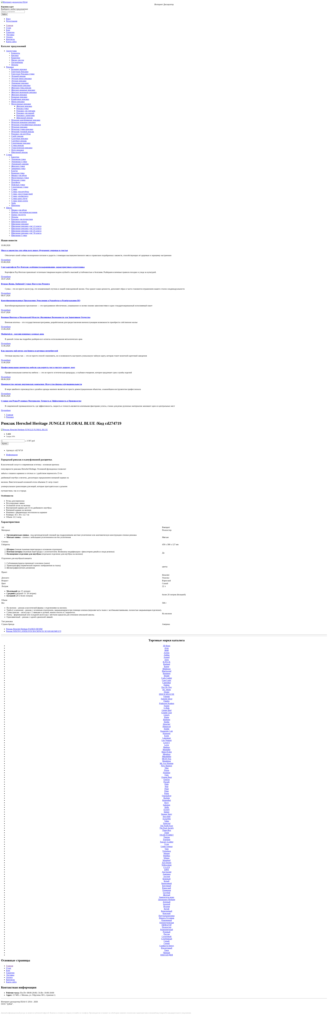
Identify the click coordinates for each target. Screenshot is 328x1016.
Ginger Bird (166, 710)
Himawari (167, 726)
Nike (167, 768)
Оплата (9, 37)
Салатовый (166, 936)
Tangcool (166, 823)
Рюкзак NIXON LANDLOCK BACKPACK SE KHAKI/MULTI (33, 631)
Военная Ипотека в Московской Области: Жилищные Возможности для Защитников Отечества (45, 317)
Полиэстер (166, 927)
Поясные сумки (18, 185)
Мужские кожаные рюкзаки (23, 122)
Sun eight (166, 816)
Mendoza (166, 754)
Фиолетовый (166, 948)
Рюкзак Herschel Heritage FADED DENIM (24, 629)
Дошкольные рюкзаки (20, 85)
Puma (166, 793)
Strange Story (166, 814)
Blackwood (166, 671)
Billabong (167, 669)
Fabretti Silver (166, 699)
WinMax (166, 856)
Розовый (166, 932)
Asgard (167, 657)
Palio (167, 784)
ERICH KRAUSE (166, 694)
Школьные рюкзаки (20, 224)
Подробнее (6, 260)
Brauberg (166, 673)
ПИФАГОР (167, 925)
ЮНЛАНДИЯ (166, 955)
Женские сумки (18, 166)
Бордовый (166, 886)
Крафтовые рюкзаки (20, 99)
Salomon (166, 805)
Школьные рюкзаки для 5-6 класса (26, 231)
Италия (166, 906)
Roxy (166, 803)
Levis (166, 745)
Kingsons (166, 733)
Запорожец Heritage (166, 899)
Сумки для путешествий (22, 194)
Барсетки (15, 157)
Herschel (166, 724)
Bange (166, 666)
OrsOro (166, 779)
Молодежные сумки (20, 178)
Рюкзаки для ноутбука (21, 134)
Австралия (166, 872)
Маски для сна (17, 60)
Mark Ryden (167, 752)
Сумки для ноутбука (20, 191)
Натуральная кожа (167, 916)
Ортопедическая (166, 923)
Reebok (166, 798)
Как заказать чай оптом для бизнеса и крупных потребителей (29, 351)
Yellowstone (167, 865)
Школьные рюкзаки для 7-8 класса (26, 233)
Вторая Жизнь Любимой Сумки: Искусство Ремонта (25, 284)
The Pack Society (167, 828)
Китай (166, 909)
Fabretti (166, 696)
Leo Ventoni (167, 740)
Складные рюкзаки (19, 138)
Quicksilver (166, 796)
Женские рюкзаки (19, 95)
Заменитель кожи (166, 897)
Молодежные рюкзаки (21, 104)
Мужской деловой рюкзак (22, 131)
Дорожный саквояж (20, 164)
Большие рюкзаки (19, 69)
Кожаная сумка (17, 173)
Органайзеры (17, 62)
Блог (8, 30)
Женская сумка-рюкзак (21, 88)
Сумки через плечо (19, 201)
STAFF (166, 809)
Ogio (167, 775)
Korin (166, 736)
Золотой (166, 904)
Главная (9, 25)
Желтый (166, 895)
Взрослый (166, 888)
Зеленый (166, 902)
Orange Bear (166, 777)
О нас (8, 28)
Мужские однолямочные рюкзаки (26, 125)
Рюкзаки (10, 67)
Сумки (9, 155)
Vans (167, 849)
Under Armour (167, 846)
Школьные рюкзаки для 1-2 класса (26, 226)
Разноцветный (166, 929)
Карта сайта (11, 42)
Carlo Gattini (166, 678)
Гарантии (10, 32)
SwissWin (167, 819)
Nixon (166, 770)
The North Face (166, 826)
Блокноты (15, 53)
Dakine (167, 685)
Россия (167, 934)
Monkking (166, 761)
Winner (167, 858)
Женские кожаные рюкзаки (23, 90)
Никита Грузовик (166, 918)
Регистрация (11, 21)
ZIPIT (166, 869)
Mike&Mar (166, 756)
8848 (167, 650)
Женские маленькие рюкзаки (24, 92)
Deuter (166, 692)
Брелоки (15, 55)
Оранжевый (166, 920)
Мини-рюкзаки (18, 101)
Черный (166, 953)
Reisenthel (166, 800)
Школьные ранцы (19, 221)
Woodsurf (167, 860)
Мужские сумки (18, 180)
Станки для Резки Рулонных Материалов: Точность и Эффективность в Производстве (41, 401)
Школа (9, 208)
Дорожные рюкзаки (20, 83)
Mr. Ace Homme (166, 763)
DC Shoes (166, 689)
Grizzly (167, 715)
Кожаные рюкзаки (19, 97)
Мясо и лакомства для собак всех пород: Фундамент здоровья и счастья (34, 250)
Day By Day (166, 687)
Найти (4, 14)
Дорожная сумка (18, 159)
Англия (166, 876)
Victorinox (166, 851)
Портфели (15, 182)
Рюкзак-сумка (22, 108)
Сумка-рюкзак (17, 145)
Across (166, 653)
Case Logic (166, 680)
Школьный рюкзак (24, 118)
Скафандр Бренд (166, 946)
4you (167, 648)
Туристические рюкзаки (21, 148)
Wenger (166, 853)
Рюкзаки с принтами (25, 115)
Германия (166, 890)
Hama (166, 717)
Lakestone (166, 738)
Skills (166, 807)
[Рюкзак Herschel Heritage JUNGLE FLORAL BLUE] (24, 430)
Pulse (166, 791)
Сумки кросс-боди (19, 198)
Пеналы (14, 65)
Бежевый (167, 879)
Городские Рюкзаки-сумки (22, 74)
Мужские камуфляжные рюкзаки (25, 120)
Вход (8, 19)
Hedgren (166, 719)
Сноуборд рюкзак (19, 141)
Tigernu (166, 837)
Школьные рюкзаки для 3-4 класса (26, 228)
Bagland (166, 664)
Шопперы (15, 205)
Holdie (166, 729)
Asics (166, 659)
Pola (166, 786)
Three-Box (166, 830)
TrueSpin (166, 839)
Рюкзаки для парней (25, 113)
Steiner (166, 812)
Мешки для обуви (19, 175)
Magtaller (166, 749)
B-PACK (166, 662)
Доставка (10, 35)
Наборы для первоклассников (24, 212)
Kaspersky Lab (166, 731)
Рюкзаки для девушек (25, 111)
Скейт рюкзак (17, 136)
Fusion (166, 706)
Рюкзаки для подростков (22, 219)
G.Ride (167, 708)
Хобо (13, 203)
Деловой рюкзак (18, 76)
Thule (166, 833)
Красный (167, 913)
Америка (167, 874)
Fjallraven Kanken (166, 703)
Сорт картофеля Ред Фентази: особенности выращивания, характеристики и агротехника (43, 267)
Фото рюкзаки (17, 150)
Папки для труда (18, 215)
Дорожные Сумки (19, 161)
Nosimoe (166, 773)
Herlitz (166, 722)
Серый (167, 941)
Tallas (166, 821)
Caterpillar (166, 683)
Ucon (166, 844)
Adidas (167, 655)
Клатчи (14, 171)
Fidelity (166, 701)
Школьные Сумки (19, 235)
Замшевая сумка (18, 168)
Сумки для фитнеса (19, 196)
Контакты (10, 39)
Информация (12, 455)
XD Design (166, 863)
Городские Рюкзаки (19, 72)
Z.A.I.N (166, 867)
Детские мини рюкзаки (21, 78)
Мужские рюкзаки (19, 127)
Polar (167, 789)
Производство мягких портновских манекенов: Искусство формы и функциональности (41, 384)
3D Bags (166, 646)
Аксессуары (11, 51)
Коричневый (166, 911)
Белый (166, 881)
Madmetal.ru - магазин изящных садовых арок (22, 334)
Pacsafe (166, 782)
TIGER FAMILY (167, 835)
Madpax (166, 747)
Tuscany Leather (166, 842)
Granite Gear (166, 713)
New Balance (166, 766)
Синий (167, 943)
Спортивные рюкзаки (20, 143)
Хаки (166, 950)
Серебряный (166, 939)
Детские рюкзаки (18, 81)
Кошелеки (15, 58)
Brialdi (166, 676)
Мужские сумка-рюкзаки (22, 129)
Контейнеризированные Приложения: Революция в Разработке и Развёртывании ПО (40, 300)
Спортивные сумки (19, 187)
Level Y (166, 743)
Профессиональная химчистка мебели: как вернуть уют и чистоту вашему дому (38, 367)
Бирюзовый (166, 883)
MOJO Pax (166, 759)
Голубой (166, 893)
